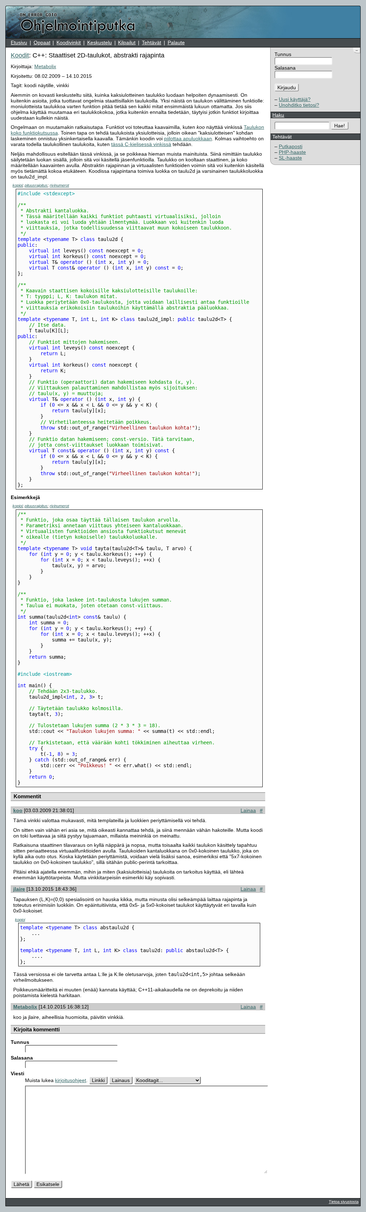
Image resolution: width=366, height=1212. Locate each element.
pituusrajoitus (36, 185)
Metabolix (45, 66)
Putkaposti (290, 146)
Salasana (285, 68)
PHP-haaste (292, 152)
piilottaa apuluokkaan (188, 138)
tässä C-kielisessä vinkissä (141, 144)
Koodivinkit (68, 42)
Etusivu (19, 42)
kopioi (18, 185)
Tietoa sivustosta (343, 1202)
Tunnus (282, 54)
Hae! (339, 126)
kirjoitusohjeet (70, 1080)
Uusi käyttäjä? (295, 99)
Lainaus (121, 1080)
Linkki (98, 1080)
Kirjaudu (286, 87)
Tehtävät (151, 42)
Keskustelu (99, 42)
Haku (278, 115)
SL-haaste (290, 158)
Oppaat (42, 42)
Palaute (176, 42)
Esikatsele (47, 1184)
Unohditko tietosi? (299, 105)
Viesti (17, 1073)
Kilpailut (126, 42)
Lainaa (248, 810)
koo (18, 810)
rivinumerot (59, 185)
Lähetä (21, 1184)
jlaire (19, 889)
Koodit (20, 55)
